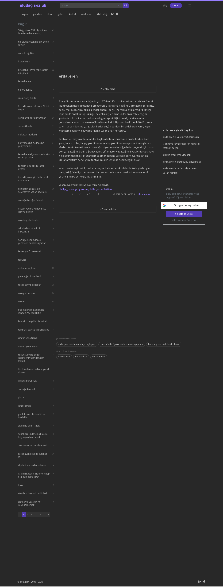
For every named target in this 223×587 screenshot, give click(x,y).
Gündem (37, 14)
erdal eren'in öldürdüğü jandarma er (182, 161)
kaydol (175, 5)
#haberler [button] (86, 14)
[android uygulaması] (113, 14)
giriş (165, 5)
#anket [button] (72, 14)
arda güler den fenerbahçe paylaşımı (76, 344)
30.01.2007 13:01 (128, 194)
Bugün (24, 14)
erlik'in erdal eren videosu (177, 154)
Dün (50, 14)
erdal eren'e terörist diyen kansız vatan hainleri (181, 170)
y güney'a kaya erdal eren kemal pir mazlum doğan (181, 146)
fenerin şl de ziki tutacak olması (163, 344)
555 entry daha (108, 209)
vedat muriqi (98, 356)
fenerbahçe (81, 356)
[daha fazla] (190, 5)
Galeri (60, 14)
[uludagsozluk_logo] (33, 5)
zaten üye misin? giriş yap (184, 220)
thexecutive (144, 194)
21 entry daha (107, 89)
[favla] (88, 194)
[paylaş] (98, 194)
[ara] (126, 5)
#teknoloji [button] (102, 14)
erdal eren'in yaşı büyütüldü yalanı (181, 137)
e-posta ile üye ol (184, 213)
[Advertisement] (130, 43)
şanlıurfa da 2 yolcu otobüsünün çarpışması (122, 344)
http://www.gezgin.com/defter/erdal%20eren (87, 189)
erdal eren (68, 76)
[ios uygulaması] (117, 14)
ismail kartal (64, 356)
